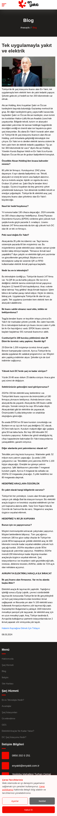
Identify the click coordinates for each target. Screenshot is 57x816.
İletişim (5, 677)
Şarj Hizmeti (7, 665)
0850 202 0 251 (21, 755)
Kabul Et (28, 809)
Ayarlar (15, 800)
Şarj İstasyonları (9, 712)
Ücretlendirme (8, 718)
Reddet (42, 800)
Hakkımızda (7, 658)
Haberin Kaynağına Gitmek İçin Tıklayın (21, 628)
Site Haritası (7, 683)
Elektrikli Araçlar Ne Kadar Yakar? (18, 731)
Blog (4, 671)
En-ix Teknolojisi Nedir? (13, 700)
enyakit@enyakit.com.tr (25, 765)
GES (4, 725)
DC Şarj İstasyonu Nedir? (14, 737)
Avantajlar (6, 706)
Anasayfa (25, 27)
